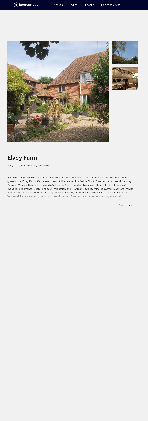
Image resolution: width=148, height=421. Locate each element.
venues (58, 5)
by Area (89, 5)
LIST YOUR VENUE (110, 5)
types (74, 5)
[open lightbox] (58, 91)
